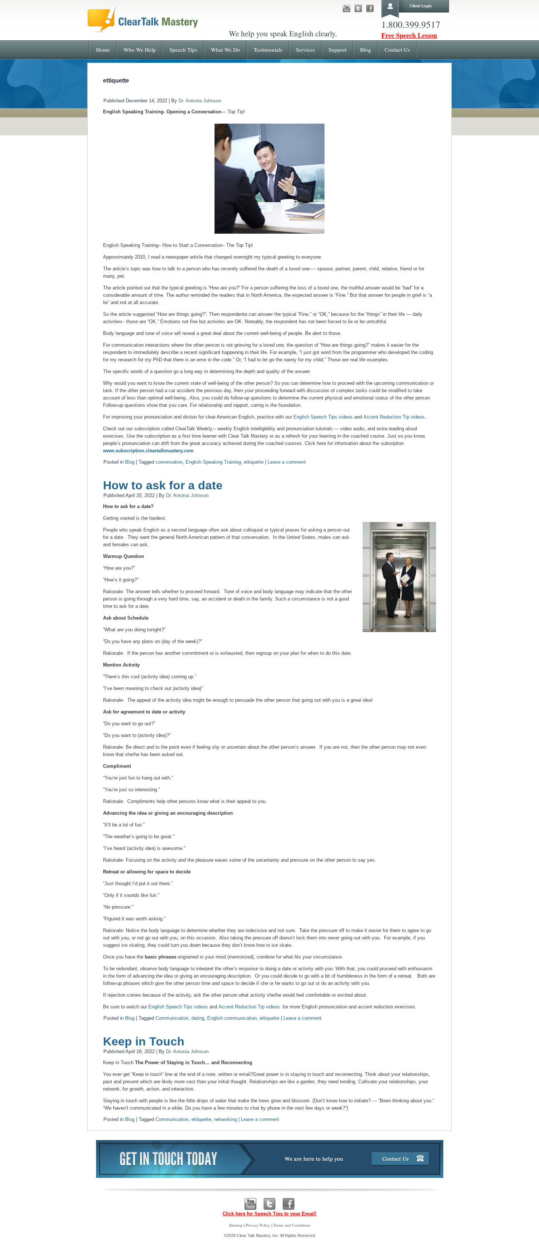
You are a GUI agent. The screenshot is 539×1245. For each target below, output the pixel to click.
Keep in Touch (143, 1041)
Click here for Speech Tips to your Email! (269, 1213)
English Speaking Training (213, 462)
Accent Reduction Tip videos (394, 417)
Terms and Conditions (291, 1225)
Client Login (421, 6)
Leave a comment (287, 462)
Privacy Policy (258, 1225)
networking (225, 1119)
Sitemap (236, 1225)
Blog (130, 462)
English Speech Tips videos (323, 417)
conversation (169, 462)
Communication (171, 1018)
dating (197, 1018)
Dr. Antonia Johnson (200, 100)
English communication (232, 1018)
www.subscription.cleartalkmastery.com (148, 450)
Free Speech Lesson (409, 35)
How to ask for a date (163, 485)
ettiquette (254, 462)
